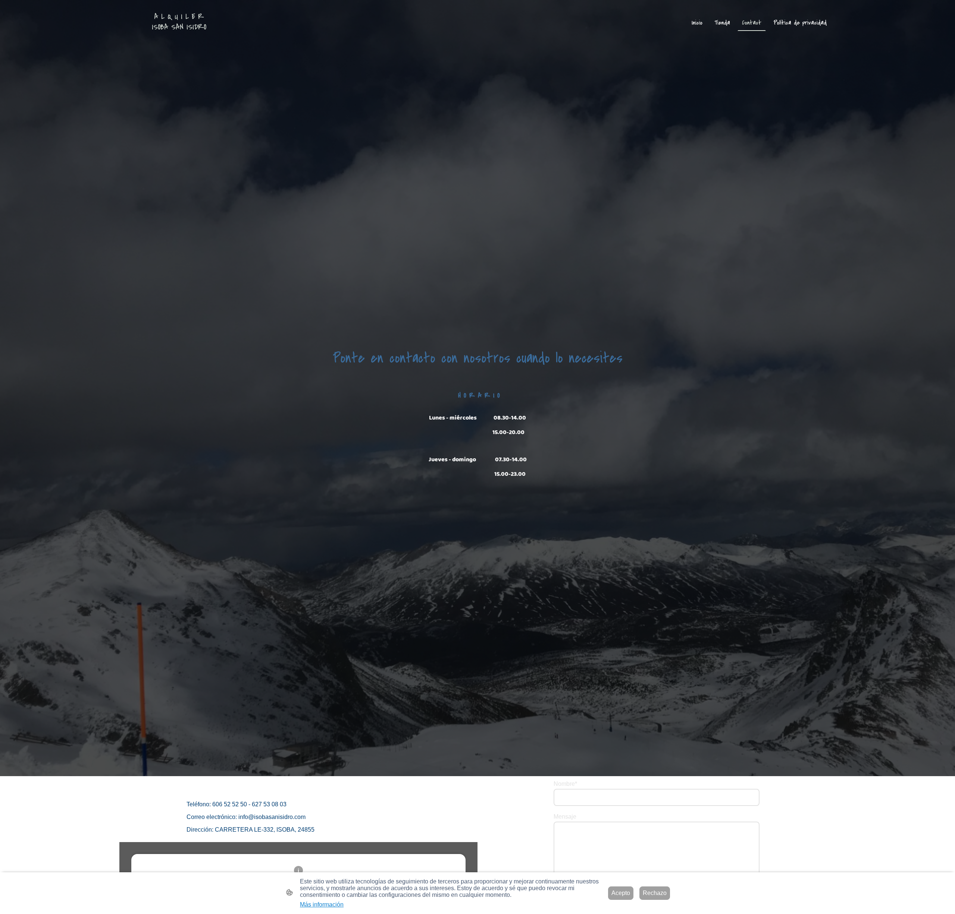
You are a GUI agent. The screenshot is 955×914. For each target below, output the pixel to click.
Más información (322, 904)
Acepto (620, 893)
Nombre (565, 784)
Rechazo (655, 893)
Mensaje (565, 816)
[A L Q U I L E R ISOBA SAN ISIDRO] (179, 39)
